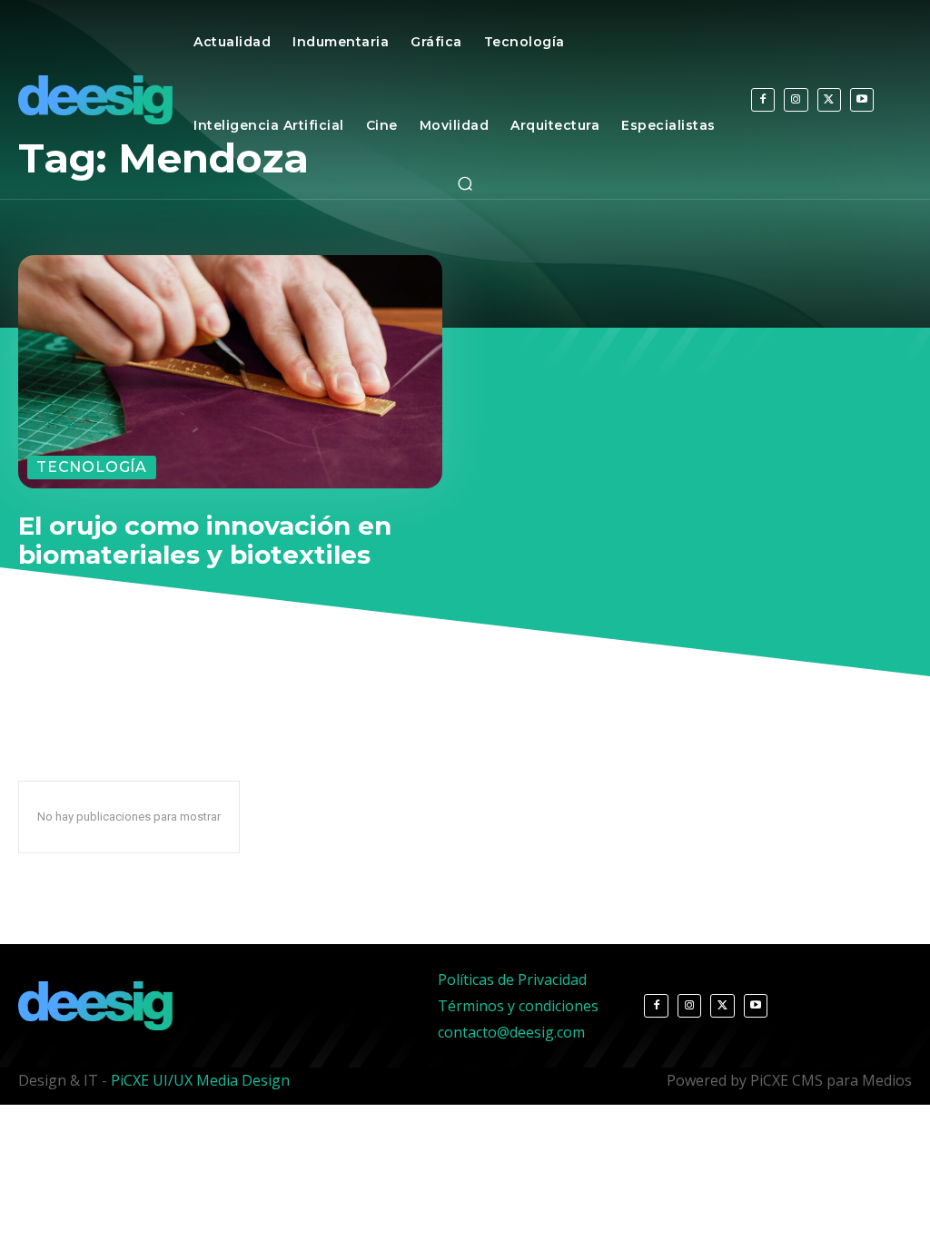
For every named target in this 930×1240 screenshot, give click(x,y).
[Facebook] (763, 100)
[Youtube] (862, 100)
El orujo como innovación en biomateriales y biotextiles (204, 540)
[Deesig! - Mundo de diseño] (98, 99)
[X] (829, 100)
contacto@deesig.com (511, 1032)
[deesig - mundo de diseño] (95, 1005)
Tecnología (91, 467)
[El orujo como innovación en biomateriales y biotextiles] (230, 371)
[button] (465, 183)
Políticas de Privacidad (512, 979)
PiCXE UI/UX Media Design (200, 1080)
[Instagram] (795, 100)
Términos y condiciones (518, 1006)
